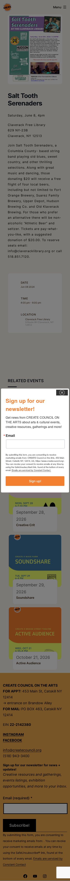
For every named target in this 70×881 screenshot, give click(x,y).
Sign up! (35, 481)
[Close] (62, 392)
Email (10, 435)
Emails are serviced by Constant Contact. (31, 470)
